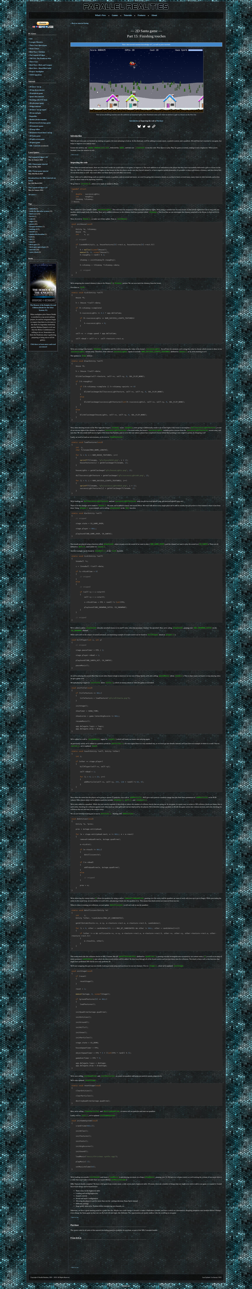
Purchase (159, 121)
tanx (31, 242)
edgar (31, 221)
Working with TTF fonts (38, 100)
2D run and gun (35, 113)
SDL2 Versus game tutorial (38, 171)
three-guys (33, 244)
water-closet (33, 252)
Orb (30, 39)
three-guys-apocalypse (37, 247)
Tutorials (128, 15)
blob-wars (33, 214)
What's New (100, 15)
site (30, 239)
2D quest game (34, 142)
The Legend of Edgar (37, 55)
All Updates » (32, 194)
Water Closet (34, 49)
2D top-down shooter (37, 90)
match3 (32, 232)
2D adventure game (36, 103)
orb (30, 237)
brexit (31, 216)
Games (115, 15)
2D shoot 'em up (35, 87)
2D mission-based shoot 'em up (40, 133)
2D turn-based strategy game (40, 123)
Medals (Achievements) (37, 119)
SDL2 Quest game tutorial (38, 164)
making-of (33, 229)
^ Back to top (74, 154)
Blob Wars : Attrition (37, 52)
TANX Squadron (35, 75)
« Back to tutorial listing (79, 23)
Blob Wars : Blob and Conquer (40, 65)
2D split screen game (37, 139)
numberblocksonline (36, 234)
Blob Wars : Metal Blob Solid (40, 68)
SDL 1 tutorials (35, 146)
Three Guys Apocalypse (38, 45)
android (32, 209)
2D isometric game (36, 126)
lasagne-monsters (35, 226)
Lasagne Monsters (36, 42)
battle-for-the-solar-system (39, 211)
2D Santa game (35, 136)
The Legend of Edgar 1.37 (38, 188)
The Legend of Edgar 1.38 (38, 157)
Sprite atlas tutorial (36, 97)
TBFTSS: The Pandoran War (40, 58)
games (31, 224)
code (31, 219)
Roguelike (33, 116)
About (154, 15)
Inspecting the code (148, 121)
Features (141, 15)
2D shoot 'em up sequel (37, 110)
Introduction (134, 121)
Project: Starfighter (36, 72)
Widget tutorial (35, 106)
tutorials (32, 250)
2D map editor (34, 129)
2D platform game (36, 93)
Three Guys (33, 62)
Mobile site (126, 1286)
